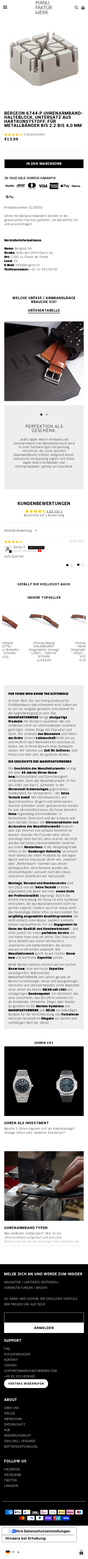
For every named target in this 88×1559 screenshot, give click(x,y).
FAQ (7, 1348)
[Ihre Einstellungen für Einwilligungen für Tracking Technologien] (81, 1552)
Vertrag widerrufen (26, 1383)
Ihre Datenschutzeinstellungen (43, 1531)
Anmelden (44, 1328)
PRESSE (9, 1413)
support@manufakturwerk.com (30, 1370)
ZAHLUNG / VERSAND (19, 1441)
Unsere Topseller (44, 597)
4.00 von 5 (54, 511)
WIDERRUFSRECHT (17, 1435)
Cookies (10, 1365)
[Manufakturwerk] (44, 7)
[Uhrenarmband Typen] (44, 1186)
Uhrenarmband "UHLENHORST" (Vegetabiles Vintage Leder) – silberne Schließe (44, 649)
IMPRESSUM (13, 1419)
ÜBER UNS (11, 1408)
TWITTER (10, 1480)
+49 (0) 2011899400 (19, 1376)
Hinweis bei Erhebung (26, 1538)
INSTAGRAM (12, 1474)
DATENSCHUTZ (14, 1424)
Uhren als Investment (26, 1123)
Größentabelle (44, 310)
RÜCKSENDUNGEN (17, 1354)
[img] (13, 541)
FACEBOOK (12, 1469)
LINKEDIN (11, 1486)
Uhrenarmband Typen (26, 1228)
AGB (7, 1430)
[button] (13, 134)
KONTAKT (11, 1359)
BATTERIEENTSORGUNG (21, 1446)
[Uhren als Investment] (44, 1081)
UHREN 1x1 (44, 1043)
